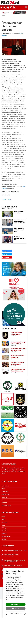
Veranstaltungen (6, 505)
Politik (9, 199)
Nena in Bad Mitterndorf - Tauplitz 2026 (15, 550)
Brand (3, 519)
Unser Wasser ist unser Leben (18, 212)
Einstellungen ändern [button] (15, 613)
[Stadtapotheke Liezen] (20, 438)
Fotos (3, 500)
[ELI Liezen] (14, 289)
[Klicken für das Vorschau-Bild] (14, 47)
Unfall (3, 516)
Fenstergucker (6, 494)
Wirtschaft (4, 522)
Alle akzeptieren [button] (15, 604)
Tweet (5, 254)
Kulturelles (4, 497)
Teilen (5, 251)
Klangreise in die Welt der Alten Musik (17, 363)
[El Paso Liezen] (20, 425)
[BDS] (7, 451)
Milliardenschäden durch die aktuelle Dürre (19, 230)
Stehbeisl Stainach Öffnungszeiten (16, 333)
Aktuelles (4, 35)
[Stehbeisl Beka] (20, 399)
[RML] (14, 314)
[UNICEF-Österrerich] (14, 269)
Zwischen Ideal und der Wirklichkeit (18, 356)
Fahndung (4, 530)
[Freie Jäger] (7, 386)
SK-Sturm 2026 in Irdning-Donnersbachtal (11, 555)
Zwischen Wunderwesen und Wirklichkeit (18, 349)
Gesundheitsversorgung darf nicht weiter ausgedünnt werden (20, 221)
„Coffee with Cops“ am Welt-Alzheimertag (18, 370)
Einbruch (4, 533)
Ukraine (4, 539)
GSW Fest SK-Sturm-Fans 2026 (13, 565)
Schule (4, 199)
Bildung (4, 528)
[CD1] (7, 425)
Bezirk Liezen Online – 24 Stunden (10, 3)
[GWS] (20, 412)
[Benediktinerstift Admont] (14, 12)
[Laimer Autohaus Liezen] (20, 451)
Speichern (6, 257)
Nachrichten (5, 486)
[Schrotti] (7, 412)
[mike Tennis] (7, 438)
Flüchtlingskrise (6, 536)
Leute (3, 488)
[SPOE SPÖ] (7, 399)
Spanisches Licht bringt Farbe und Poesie (18, 342)
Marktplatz (4, 502)
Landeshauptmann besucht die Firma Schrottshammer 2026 (14, 560)
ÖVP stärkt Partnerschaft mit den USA (20, 238)
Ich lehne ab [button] (15, 608)
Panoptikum (5, 491)
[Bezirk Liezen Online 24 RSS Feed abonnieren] (11, 7)
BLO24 (21, 33)
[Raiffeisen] (20, 386)
